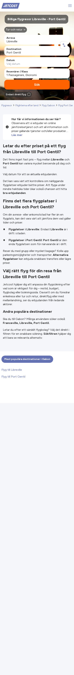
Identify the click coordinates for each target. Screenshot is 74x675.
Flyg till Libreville (11, 369)
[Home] (10, 5)
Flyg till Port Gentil (13, 376)
